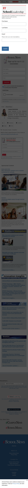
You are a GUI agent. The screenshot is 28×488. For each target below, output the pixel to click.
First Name (5, 21)
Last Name (5, 27)
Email (3, 34)
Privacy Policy (16, 483)
